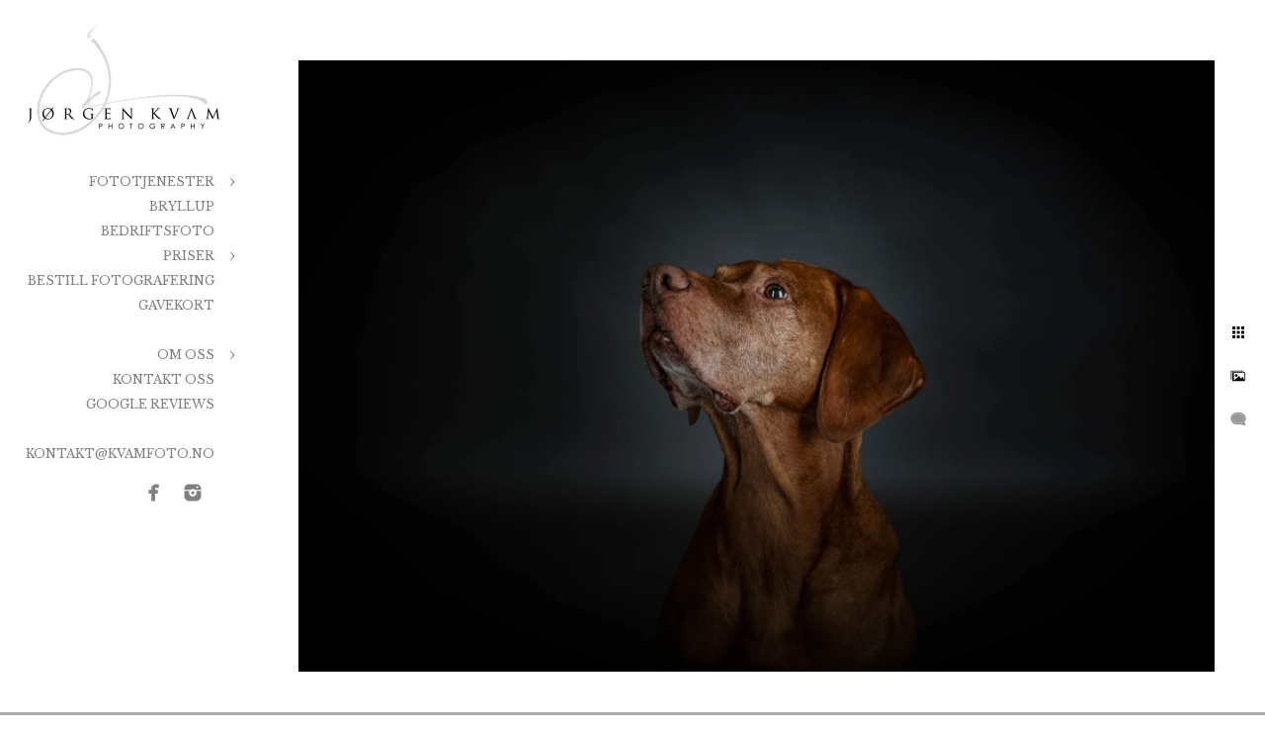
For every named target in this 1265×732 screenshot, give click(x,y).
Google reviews (150, 404)
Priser (188, 255)
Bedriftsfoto (157, 231)
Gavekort (176, 305)
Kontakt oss (163, 379)
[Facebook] (154, 492)
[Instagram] (193, 492)
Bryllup (181, 206)
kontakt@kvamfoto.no (120, 453)
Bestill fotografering (121, 280)
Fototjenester (151, 181)
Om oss (185, 354)
